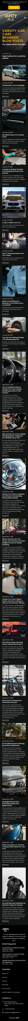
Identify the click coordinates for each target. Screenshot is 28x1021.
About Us (5, 973)
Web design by (13, 1017)
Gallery (4, 981)
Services (4, 977)
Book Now (5, 985)
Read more (14, 7)
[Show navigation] (25, 18)
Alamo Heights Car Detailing (11, 992)
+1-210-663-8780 (9, 1009)
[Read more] (14, 73)
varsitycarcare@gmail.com (12, 1012)
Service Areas (6, 988)
